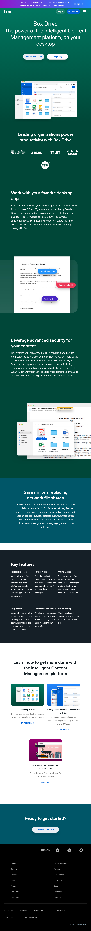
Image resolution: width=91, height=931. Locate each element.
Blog (57, 850)
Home (13, 863)
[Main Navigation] (85, 11)
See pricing (57, 56)
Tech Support (59, 875)
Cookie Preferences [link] (29, 917)
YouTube (45, 850)
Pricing (13, 886)
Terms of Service (58, 910)
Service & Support (60, 863)
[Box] (7, 12)
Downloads (15, 892)
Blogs (56, 886)
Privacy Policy (9, 917)
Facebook (81, 850)
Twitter (69, 850)
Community (58, 892)
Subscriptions (39, 910)
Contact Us (58, 880)
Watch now (59, 5)
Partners (14, 875)
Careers (14, 869)
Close (83, 4)
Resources (15, 897)
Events (13, 880)
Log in (60, 12)
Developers (58, 897)
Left (75, 4)
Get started (73, 11)
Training (57, 869)
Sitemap (23, 910)
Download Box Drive (33, 56)
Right (78, 4)
